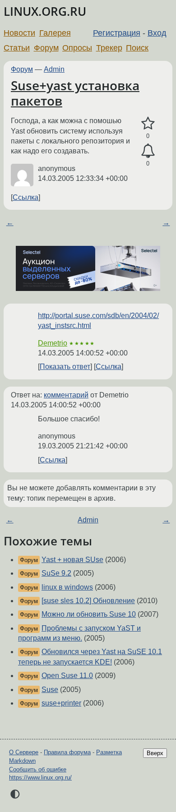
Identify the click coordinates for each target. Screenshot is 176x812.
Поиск (137, 47)
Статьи (17, 47)
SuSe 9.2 (56, 573)
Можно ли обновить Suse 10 (89, 614)
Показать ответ (65, 366)
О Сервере (23, 752)
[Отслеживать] (148, 151)
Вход (157, 32)
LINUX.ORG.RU (45, 11)
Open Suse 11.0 (67, 675)
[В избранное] (148, 123)
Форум (46, 47)
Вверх (155, 753)
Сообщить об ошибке (37, 769)
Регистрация (116, 32)
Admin (54, 69)
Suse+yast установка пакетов (75, 93)
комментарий (66, 395)
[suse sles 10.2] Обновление (88, 600)
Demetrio (52, 343)
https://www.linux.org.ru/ (40, 777)
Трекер (109, 47)
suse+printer (61, 703)
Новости (19, 32)
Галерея (55, 32)
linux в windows (67, 587)
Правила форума (67, 752)
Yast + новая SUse (72, 559)
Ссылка (25, 197)
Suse (50, 689)
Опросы (77, 47)
